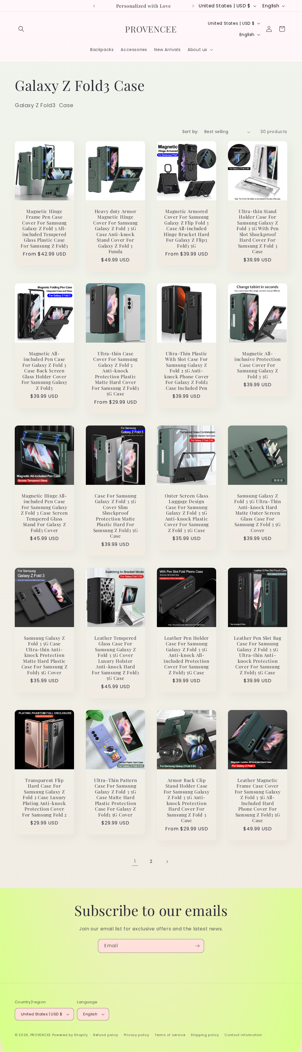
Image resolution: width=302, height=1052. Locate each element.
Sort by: (190, 132)
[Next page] (166, 861)
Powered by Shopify (70, 1035)
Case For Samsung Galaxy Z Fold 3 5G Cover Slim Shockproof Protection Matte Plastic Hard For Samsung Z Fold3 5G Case (115, 516)
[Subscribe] (197, 946)
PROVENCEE (40, 1035)
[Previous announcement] (94, 6)
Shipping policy (205, 1035)
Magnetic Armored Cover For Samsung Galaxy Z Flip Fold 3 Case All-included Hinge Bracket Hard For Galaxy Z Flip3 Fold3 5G (186, 228)
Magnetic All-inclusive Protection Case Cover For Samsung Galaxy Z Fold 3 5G (257, 365)
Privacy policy (136, 1035)
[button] (21, 28)
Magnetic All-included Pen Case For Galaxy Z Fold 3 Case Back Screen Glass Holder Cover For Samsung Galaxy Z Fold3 (45, 371)
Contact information (243, 1035)
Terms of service (170, 1035)
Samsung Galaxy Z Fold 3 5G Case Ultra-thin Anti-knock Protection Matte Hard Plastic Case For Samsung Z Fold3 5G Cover (45, 655)
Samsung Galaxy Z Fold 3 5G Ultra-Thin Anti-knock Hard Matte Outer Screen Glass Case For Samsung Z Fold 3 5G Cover (257, 513)
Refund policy (105, 1035)
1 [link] (135, 861)
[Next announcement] (193, 6)
